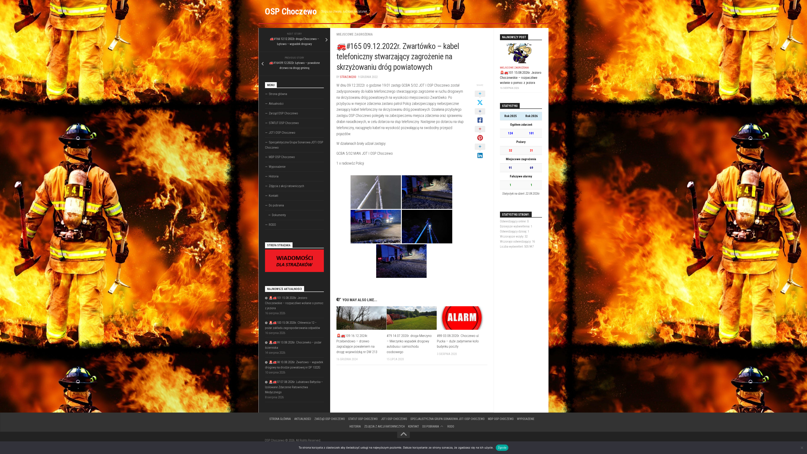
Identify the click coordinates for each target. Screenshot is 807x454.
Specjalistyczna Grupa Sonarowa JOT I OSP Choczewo (294, 144)
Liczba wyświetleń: (512, 246)
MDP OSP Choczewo (282, 157)
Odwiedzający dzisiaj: (513, 231)
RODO (272, 225)
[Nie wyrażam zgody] (802, 448)
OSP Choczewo (290, 11)
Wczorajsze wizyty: (512, 236)
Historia (273, 176)
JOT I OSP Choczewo (282, 133)
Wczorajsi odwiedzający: (516, 241)
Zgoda (502, 447)
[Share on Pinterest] (480, 133)
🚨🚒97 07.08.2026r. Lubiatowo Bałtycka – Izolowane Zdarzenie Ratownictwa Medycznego (294, 387)
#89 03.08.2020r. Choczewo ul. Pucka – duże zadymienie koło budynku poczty (458, 341)
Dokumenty (279, 215)
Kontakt (273, 196)
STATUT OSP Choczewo (284, 123)
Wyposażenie (277, 167)
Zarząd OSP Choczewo (283, 113)
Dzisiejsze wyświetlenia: (515, 226)
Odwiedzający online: (513, 221)
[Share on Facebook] (480, 116)
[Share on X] (480, 98)
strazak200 (348, 77)
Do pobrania (276, 205)
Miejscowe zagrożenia (354, 34)
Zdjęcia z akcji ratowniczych (286, 186)
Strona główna (278, 94)
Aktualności (276, 104)
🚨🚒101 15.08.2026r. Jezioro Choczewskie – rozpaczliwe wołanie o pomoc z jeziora (294, 303)
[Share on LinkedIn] (480, 151)
